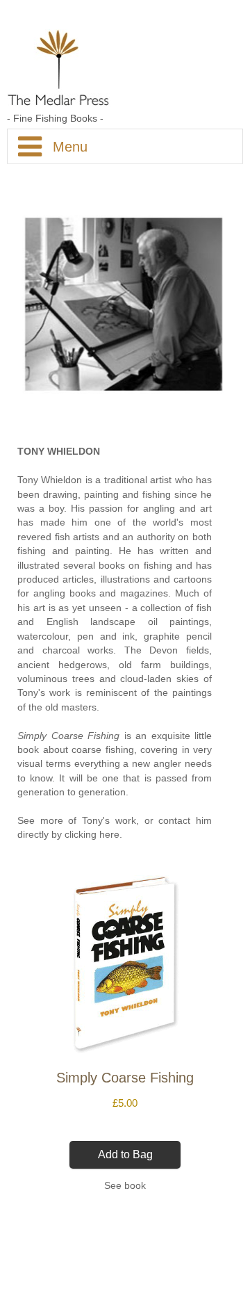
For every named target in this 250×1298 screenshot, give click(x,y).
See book (125, 1186)
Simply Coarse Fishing (68, 736)
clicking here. (93, 834)
